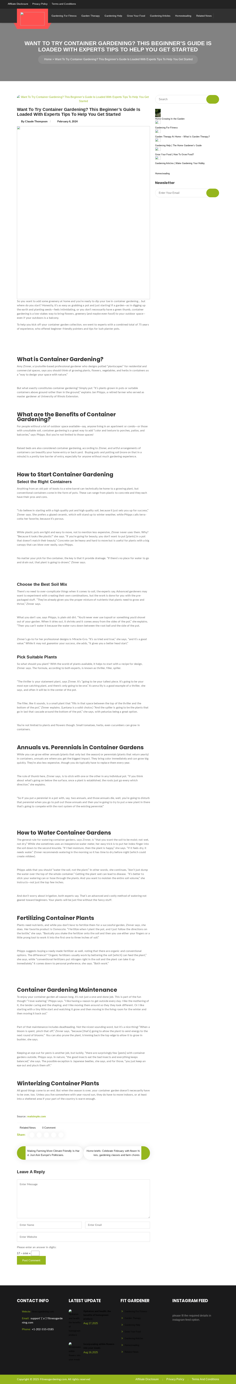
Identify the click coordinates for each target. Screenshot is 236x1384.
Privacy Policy (40, 3)
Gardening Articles (160, 15)
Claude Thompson (36, 121)
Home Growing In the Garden (170, 118)
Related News (204, 15)
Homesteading (183, 15)
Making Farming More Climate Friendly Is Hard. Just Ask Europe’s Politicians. (53, 1152)
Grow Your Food (136, 15)
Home (48, 59)
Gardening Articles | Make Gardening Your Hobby (180, 163)
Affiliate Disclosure (18, 3)
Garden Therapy (90, 15)
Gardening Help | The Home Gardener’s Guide (178, 145)
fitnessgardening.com (38, 1311)
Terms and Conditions (64, 3)
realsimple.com (36, 1116)
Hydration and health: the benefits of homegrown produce (97, 1315)
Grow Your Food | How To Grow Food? (174, 154)
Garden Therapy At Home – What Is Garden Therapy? (182, 136)
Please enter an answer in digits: (36, 1247)
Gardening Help (113, 15)
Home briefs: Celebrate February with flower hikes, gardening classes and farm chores (113, 1152)
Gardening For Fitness (64, 15)
